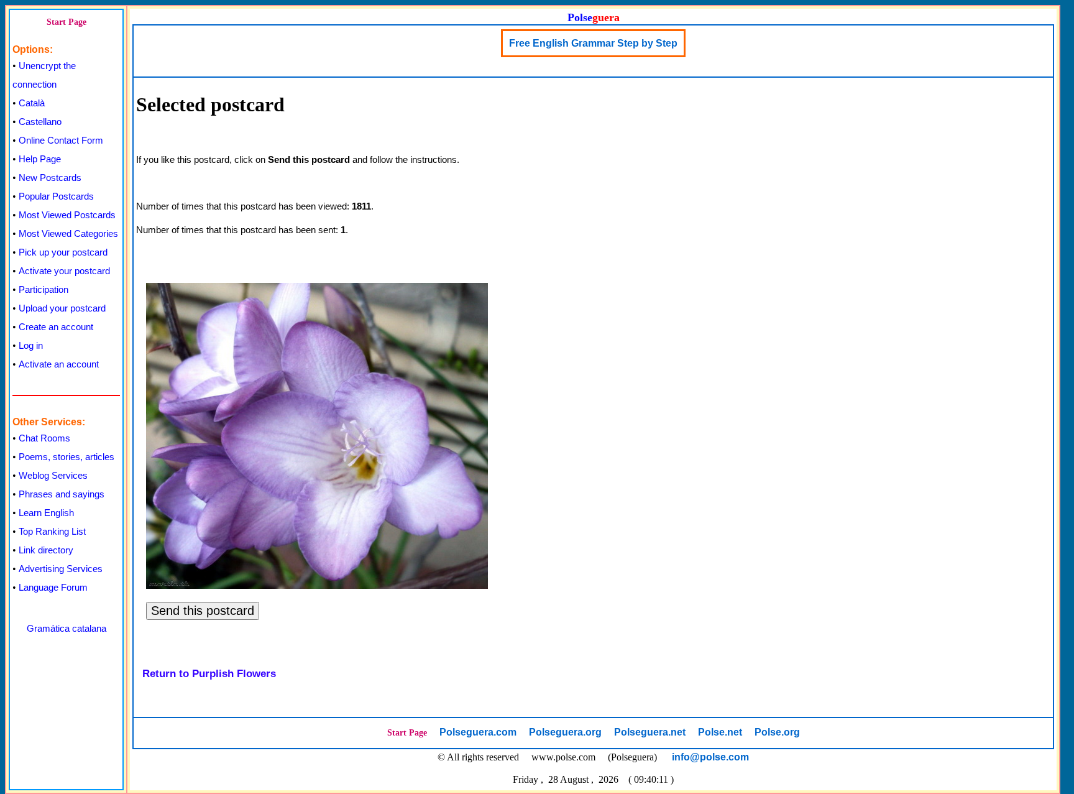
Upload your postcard (62, 308)
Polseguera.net (650, 732)
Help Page (40, 159)
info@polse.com (710, 757)
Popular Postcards (56, 196)
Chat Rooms (44, 438)
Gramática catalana (66, 628)
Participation (43, 289)
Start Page (66, 22)
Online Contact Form (61, 140)
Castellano (40, 121)
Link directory (46, 550)
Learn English (46, 512)
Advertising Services (61, 568)
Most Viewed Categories (68, 233)
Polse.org (777, 732)
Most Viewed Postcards (67, 215)
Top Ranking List (52, 531)
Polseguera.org (565, 732)
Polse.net (720, 732)
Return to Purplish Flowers (209, 674)
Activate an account (59, 364)
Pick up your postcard (63, 252)
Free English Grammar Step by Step (593, 43)
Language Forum (53, 587)
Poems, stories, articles (66, 456)
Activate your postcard (64, 270)
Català (32, 103)
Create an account (56, 326)
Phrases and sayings (61, 494)
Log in (31, 345)
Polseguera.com (477, 732)
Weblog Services (53, 475)
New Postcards (50, 177)
